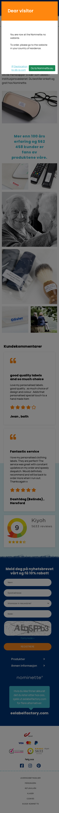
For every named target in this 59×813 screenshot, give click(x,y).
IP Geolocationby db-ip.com (19, 68)
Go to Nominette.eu (42, 68)
